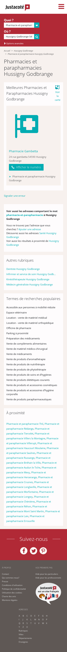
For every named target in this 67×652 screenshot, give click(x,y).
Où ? (7, 31)
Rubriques (23, 630)
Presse (5, 581)
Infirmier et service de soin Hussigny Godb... (31, 274)
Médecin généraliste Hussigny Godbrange (29, 284)
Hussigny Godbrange (23, 50)
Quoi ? (8, 20)
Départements (25, 638)
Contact (5, 574)
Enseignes (23, 642)
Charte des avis (9, 596)
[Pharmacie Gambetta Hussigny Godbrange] (33, 126)
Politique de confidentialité (14, 589)
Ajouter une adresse (30, 229)
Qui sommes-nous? (10, 578)
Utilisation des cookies (12, 592)
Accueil (7, 50)
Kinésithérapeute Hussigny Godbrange (27, 279)
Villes (21, 634)
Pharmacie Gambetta (23, 151)
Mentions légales (9, 600)
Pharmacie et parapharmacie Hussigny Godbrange (31, 53)
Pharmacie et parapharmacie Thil (24, 423)
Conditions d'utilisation (12, 585)
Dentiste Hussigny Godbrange (23, 269)
